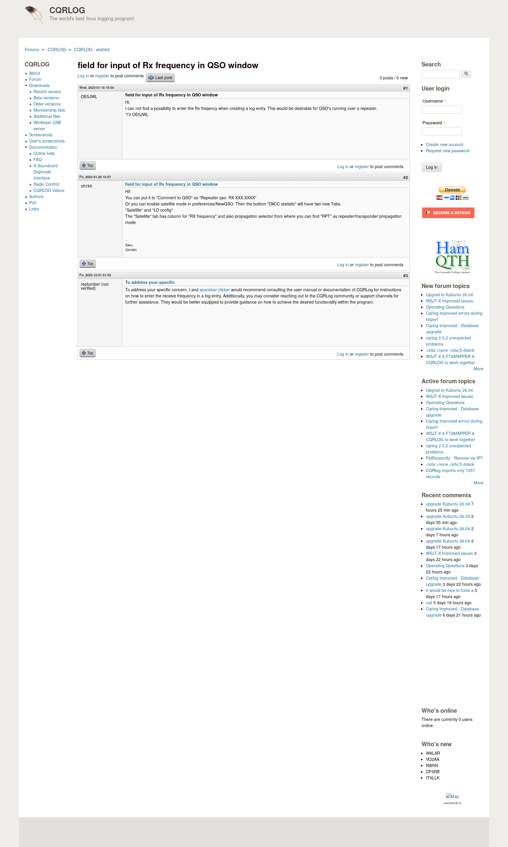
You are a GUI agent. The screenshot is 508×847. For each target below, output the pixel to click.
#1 (405, 88)
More (478, 368)
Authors (36, 196)
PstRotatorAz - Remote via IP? (454, 458)
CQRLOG (67, 10)
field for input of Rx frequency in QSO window (171, 184)
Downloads (39, 85)
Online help (44, 153)
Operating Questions (445, 307)
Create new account (444, 144)
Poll (32, 202)
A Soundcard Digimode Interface (46, 172)
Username (434, 101)
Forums (32, 49)
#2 (405, 177)
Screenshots (40, 135)
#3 (405, 275)
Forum (35, 79)
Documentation (43, 147)
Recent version (47, 91)
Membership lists (49, 110)
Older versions (47, 104)
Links (34, 209)
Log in (83, 75)
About (34, 73)
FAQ (38, 159)
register (102, 75)
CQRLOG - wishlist (92, 49)
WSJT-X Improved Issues (449, 301)
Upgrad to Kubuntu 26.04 (449, 294)
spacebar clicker (215, 289)
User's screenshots (47, 141)
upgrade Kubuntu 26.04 (448, 504)
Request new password (447, 150)
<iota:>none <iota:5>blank (450, 350)
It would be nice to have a (450, 590)
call (429, 602)
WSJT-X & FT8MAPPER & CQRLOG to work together (450, 359)
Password (433, 122)
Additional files (47, 116)
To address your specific (150, 282)
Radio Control (46, 184)
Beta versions (46, 98)
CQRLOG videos (49, 190)
